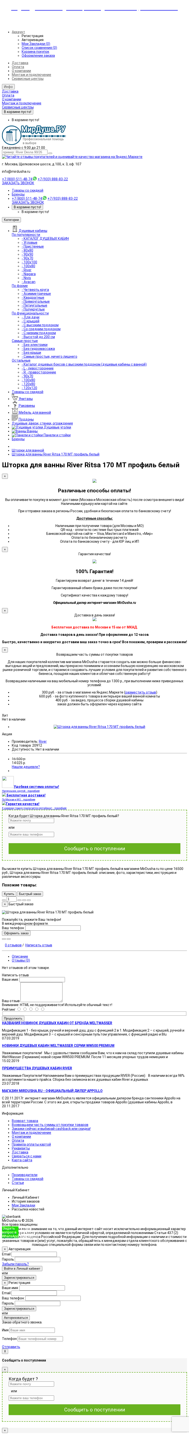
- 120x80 (28, 384)
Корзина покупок (35, 52)
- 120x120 (29, 388)
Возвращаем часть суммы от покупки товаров (50, 1125)
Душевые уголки (57, 427)
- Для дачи (30, 317)
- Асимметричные (36, 294)
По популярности (26, 235)
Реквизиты (21, 1148)
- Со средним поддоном (41, 329)
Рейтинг (9, 1009)
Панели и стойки (57, 435)
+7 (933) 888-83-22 (53, 179)
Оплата (18, 67)
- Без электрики (34, 345)
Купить (9, 894)
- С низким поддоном (39, 333)
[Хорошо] (27, 1009)
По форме (20, 286)
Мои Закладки (23, 1205)
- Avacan (28, 282)
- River (27, 270)
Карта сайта (22, 1160)
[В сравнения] (29, 900)
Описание (20, 956)
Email (6, 1254)
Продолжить (13, 1018)
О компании (21, 71)
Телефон (9, 1339)
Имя (5, 1330)
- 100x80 (28, 266)
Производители (24, 1175)
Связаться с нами (26, 1156)
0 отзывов (13, 945)
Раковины (26, 406)
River (43, 741)
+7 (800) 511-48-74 (17, 179)
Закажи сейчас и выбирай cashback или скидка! (51, 1129)
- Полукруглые (33, 309)
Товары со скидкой (27, 190)
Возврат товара (25, 1121)
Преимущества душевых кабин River (37, 1068)
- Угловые (29, 242)
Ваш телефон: (13, 928)
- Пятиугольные (34, 305)
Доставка (20, 63)
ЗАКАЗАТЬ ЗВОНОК (18, 183)
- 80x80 (27, 250)
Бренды (18, 194)
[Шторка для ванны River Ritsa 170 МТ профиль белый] (99, 727)
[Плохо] (39, 1009)
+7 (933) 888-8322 (27, 1232)
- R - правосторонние (39, 372)
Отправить (11, 1347)
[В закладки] (24, 900)
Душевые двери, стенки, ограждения (42, 423)
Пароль (8, 1259)
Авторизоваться (16, 1318)
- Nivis (26, 278)
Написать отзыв (38, 945)
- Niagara (29, 274)
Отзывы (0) (21, 960)
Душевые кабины (33, 231)
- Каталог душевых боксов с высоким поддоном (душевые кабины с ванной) (84, 364)
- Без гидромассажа (38, 349)
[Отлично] (21, 1009)
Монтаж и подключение (31, 75)
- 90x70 (27, 258)
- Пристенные (33, 246)
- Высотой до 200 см (38, 337)
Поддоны (26, 419)
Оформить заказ (16, 933)
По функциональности (30, 313)
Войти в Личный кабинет (22, 1268)
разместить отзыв (140, 692)
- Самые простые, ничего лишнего (49, 356)
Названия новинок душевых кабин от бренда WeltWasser (57, 1023)
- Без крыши (31, 353)
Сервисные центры (28, 79)
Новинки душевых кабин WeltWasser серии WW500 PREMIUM (58, 1046)
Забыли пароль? (15, 1264)
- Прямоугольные (36, 301)
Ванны (32, 431)
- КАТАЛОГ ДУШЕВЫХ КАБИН (45, 239)
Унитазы (25, 399)
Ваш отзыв (11, 1001)
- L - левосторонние (38, 368)
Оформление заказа (38, 55)
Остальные (21, 360)
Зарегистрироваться (19, 1277)
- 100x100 (29, 262)
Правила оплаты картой (31, 1144)
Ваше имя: (10, 979)
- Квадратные (33, 297)
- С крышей (30, 321)
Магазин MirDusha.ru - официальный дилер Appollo (52, 1091)
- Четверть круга (35, 290)
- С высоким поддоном (40, 325)
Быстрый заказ (30, 894)
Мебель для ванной (34, 412)
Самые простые (25, 341)
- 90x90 (27, 254)
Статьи (18, 1183)
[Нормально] (33, 1009)
